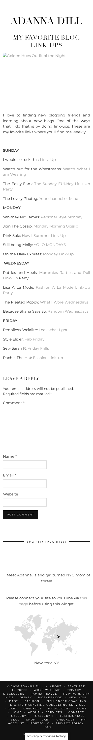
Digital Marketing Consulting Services (48, 704)
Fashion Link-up (48, 357)
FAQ (47, 727)
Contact (76, 712)
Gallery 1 (20, 716)
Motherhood (50, 697)
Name (10, 456)
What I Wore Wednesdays (64, 302)
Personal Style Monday (61, 217)
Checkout (33, 708)
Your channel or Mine (58, 198)
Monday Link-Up (58, 254)
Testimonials (72, 716)
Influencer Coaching (66, 701)
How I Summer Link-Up (44, 235)
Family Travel (44, 693)
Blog (15, 719)
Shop (30, 719)
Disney (26, 697)
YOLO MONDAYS (50, 244)
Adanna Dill (46, 21)
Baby (13, 701)
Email (9, 475)
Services (54, 712)
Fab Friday (34, 339)
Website (10, 494)
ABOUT (56, 686)
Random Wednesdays (68, 311)
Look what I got (53, 329)
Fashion (32, 701)
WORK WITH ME (47, 690)
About (34, 712)
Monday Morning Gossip (55, 226)
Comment (14, 402)
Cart (13, 708)
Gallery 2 (44, 716)
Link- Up (48, 159)
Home (82, 708)
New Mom (77, 697)
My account (59, 708)
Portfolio (40, 723)
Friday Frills (38, 348)
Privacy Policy (70, 723)
